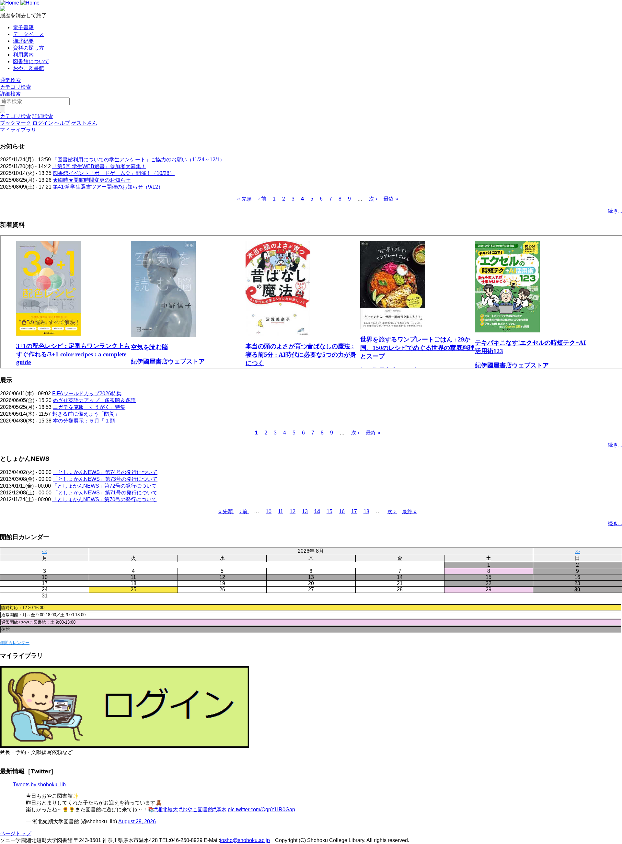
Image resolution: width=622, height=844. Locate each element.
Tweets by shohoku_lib (39, 784)
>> (577, 551)
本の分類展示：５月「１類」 (86, 420)
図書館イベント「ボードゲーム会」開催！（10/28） (114, 173)
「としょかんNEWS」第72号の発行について (104, 486)
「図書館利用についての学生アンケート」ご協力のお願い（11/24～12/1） (138, 159)
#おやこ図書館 (196, 809)
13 (305, 511)
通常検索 (10, 80)
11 (280, 511)
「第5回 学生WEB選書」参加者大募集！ (99, 166)
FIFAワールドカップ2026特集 (86, 393)
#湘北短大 (166, 809)
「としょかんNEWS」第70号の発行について (104, 499)
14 (317, 511)
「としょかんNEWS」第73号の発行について (105, 479)
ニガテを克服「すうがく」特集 (89, 407)
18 (366, 511)
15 (329, 511)
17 (354, 511)
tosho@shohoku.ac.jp (245, 840)
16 (342, 511)
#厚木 (219, 809)
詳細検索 (10, 94)
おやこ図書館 (28, 68)
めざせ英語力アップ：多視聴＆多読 (94, 400)
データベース (28, 34)
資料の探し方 (28, 48)
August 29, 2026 (137, 821)
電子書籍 (23, 27)
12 (292, 511)
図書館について (31, 61)
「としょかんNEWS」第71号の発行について (105, 492)
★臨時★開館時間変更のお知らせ (92, 180)
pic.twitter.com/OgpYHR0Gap (261, 809)
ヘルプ (62, 123)
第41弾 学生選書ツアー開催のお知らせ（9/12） (108, 187)
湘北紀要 (23, 41)
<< (44, 551)
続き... (615, 211)
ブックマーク (15, 123)
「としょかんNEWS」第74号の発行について (105, 472)
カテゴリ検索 (15, 87)
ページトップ (15, 833)
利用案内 (23, 54)
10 (268, 511)
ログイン (42, 123)
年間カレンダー (14, 642)
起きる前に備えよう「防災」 (86, 414)
